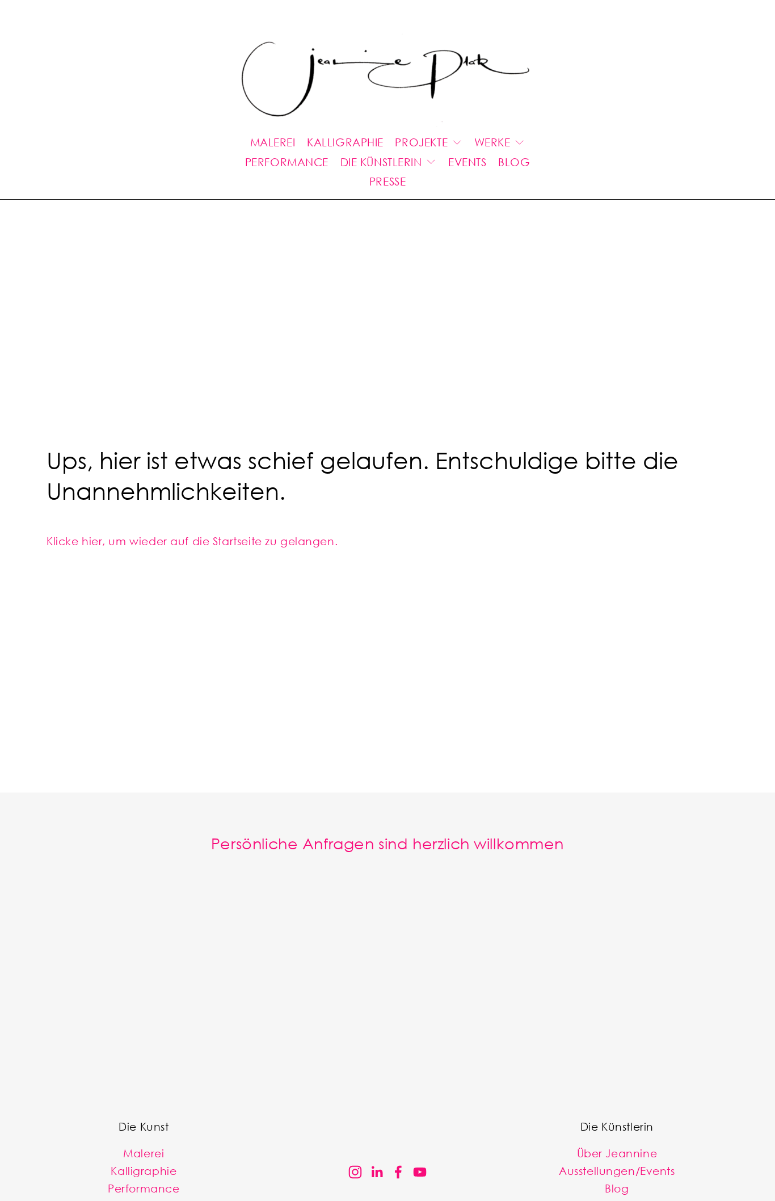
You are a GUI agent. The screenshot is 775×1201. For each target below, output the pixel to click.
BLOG (514, 161)
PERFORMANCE (286, 161)
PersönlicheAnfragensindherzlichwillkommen (387, 842)
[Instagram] (355, 1172)
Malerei (143, 1153)
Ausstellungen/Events (617, 1170)
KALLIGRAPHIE (345, 142)
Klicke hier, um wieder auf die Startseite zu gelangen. (192, 540)
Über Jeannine (617, 1153)
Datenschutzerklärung (386, 1069)
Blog (617, 1188)
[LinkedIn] (377, 1172)
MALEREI (273, 142)
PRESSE (387, 181)
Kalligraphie (143, 1170)
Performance (143, 1188)
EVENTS (467, 161)
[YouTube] (420, 1172)
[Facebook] (398, 1172)
